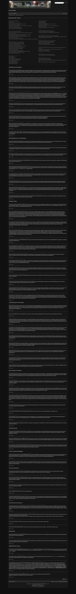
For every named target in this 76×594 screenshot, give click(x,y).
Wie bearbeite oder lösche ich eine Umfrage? (15, 46)
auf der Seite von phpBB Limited (47, 550)
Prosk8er (47, 583)
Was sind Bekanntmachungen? (13, 60)
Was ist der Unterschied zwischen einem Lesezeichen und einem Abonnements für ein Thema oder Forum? (52, 48)
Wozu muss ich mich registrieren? (14, 21)
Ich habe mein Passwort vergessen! (14, 26)
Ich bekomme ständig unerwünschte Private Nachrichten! (47, 31)
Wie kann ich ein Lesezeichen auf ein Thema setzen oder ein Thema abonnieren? (50, 49)
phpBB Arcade (37, 585)
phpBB (31, 583)
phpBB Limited (18, 168)
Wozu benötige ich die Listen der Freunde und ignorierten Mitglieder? (48, 35)
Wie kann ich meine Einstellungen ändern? (15, 31)
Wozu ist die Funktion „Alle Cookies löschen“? (15, 28)
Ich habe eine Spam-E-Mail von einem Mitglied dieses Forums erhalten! (49, 32)
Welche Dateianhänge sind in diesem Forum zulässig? (46, 54)
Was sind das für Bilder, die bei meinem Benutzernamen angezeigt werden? (20, 36)
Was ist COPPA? (11, 22)
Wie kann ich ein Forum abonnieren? (44, 50)
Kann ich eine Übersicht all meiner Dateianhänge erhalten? (47, 55)
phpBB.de (25, 168)
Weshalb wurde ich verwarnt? (13, 49)
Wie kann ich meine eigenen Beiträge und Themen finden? (47, 44)
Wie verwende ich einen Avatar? (13, 37)
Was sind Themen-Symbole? (13, 63)
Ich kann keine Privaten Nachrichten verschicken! (46, 30)
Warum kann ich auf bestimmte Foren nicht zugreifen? (17, 47)
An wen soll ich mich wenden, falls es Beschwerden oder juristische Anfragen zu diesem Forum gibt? (52, 60)
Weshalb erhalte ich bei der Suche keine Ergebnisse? (46, 41)
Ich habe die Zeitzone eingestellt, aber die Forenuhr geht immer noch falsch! (20, 34)
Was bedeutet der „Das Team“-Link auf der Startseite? (46, 27)
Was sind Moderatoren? (42, 22)
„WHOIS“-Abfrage (24, 563)
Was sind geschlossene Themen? (14, 62)
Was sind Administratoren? (42, 21)
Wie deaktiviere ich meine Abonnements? (44, 51)
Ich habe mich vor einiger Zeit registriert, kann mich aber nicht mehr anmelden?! (20, 25)
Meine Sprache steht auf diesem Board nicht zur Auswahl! (17, 35)
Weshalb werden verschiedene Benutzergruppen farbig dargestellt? (48, 25)
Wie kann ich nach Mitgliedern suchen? (44, 43)
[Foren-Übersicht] (30, 5)
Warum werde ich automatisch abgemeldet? (15, 27)
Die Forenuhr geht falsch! (12, 33)
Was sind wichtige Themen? (13, 61)
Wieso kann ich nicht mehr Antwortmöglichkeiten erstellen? (17, 45)
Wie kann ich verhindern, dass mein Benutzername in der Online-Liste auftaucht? (20, 32)
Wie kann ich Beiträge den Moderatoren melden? (16, 50)
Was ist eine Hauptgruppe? (42, 26)
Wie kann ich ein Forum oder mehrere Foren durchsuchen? (47, 40)
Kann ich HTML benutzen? (13, 57)
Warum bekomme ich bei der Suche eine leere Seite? (46, 42)
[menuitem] (15, 13)
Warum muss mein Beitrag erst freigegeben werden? (16, 52)
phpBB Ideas (55, 556)
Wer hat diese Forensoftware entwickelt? (44, 58)
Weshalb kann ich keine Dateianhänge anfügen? (16, 48)
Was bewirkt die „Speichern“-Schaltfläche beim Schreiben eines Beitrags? (19, 51)
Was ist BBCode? (11, 56)
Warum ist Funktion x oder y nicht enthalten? (45, 59)
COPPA (62, 93)
